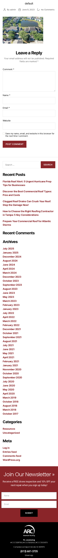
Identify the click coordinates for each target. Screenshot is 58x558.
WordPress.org (11, 460)
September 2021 (12, 337)
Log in (6, 447)
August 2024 (10, 260)
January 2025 (10, 252)
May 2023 (8, 297)
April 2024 (9, 268)
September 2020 (12, 377)
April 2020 (9, 393)
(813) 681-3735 (28, 551)
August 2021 (10, 341)
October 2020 (11, 373)
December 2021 (12, 329)
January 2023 (10, 309)
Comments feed (12, 455)
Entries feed (10, 451)
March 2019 (9, 397)
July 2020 (8, 381)
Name (6, 95)
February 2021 (11, 361)
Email (6, 108)
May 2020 (8, 389)
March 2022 (9, 321)
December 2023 (12, 276)
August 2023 (10, 288)
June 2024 (9, 264)
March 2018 (9, 409)
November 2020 (12, 369)
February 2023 (11, 305)
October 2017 (10, 413)
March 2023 (9, 301)
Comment (8, 69)
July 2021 (8, 345)
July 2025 (8, 248)
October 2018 (10, 401)
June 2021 (9, 349)
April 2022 (8, 317)
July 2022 (8, 313)
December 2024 (12, 256)
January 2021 (10, 365)
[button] (40, 7)
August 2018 (10, 405)
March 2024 (9, 272)
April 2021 (8, 357)
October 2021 (10, 333)
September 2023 (12, 284)
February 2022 (11, 325)
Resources (9, 428)
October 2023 (11, 280)
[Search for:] (21, 165)
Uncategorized (11, 432)
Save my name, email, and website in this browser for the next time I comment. (29, 134)
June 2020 (9, 385)
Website (7, 120)
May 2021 (8, 353)
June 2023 (9, 292)
